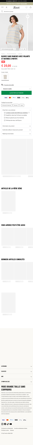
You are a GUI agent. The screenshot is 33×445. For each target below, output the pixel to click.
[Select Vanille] (5, 77)
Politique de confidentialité (7, 428)
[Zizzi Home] (16, 7)
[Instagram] (2, 424)
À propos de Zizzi (5, 381)
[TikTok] (8, 424)
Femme (3, 53)
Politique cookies (5, 430)
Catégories (4, 366)
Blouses (20, 53)
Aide (2, 376)
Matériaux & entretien (8, 133)
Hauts (21, 105)
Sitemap (12, 430)
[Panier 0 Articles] (31, 7)
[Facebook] (5, 424)
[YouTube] (11, 424)
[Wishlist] (27, 16)
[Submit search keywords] (2, 11)
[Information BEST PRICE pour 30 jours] (14, 69)
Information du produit (8, 126)
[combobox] (16, 11)
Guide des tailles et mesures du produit (13, 130)
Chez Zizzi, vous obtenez (9, 110)
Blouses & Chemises (11, 53)
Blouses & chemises (6, 105)
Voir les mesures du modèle (7, 49)
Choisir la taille (7, 89)
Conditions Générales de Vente (20, 428)
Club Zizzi (3, 371)
